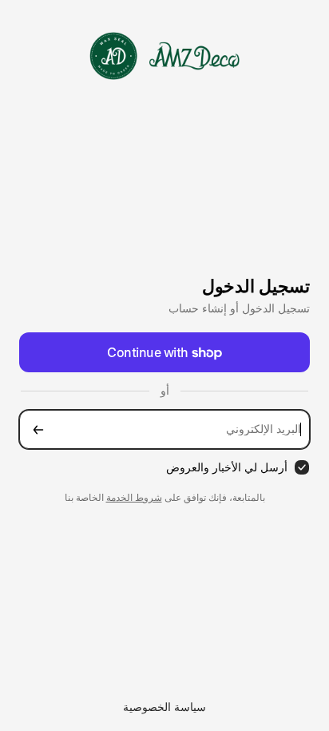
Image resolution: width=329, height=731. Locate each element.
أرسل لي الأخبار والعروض (226, 467)
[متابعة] (38, 429)
